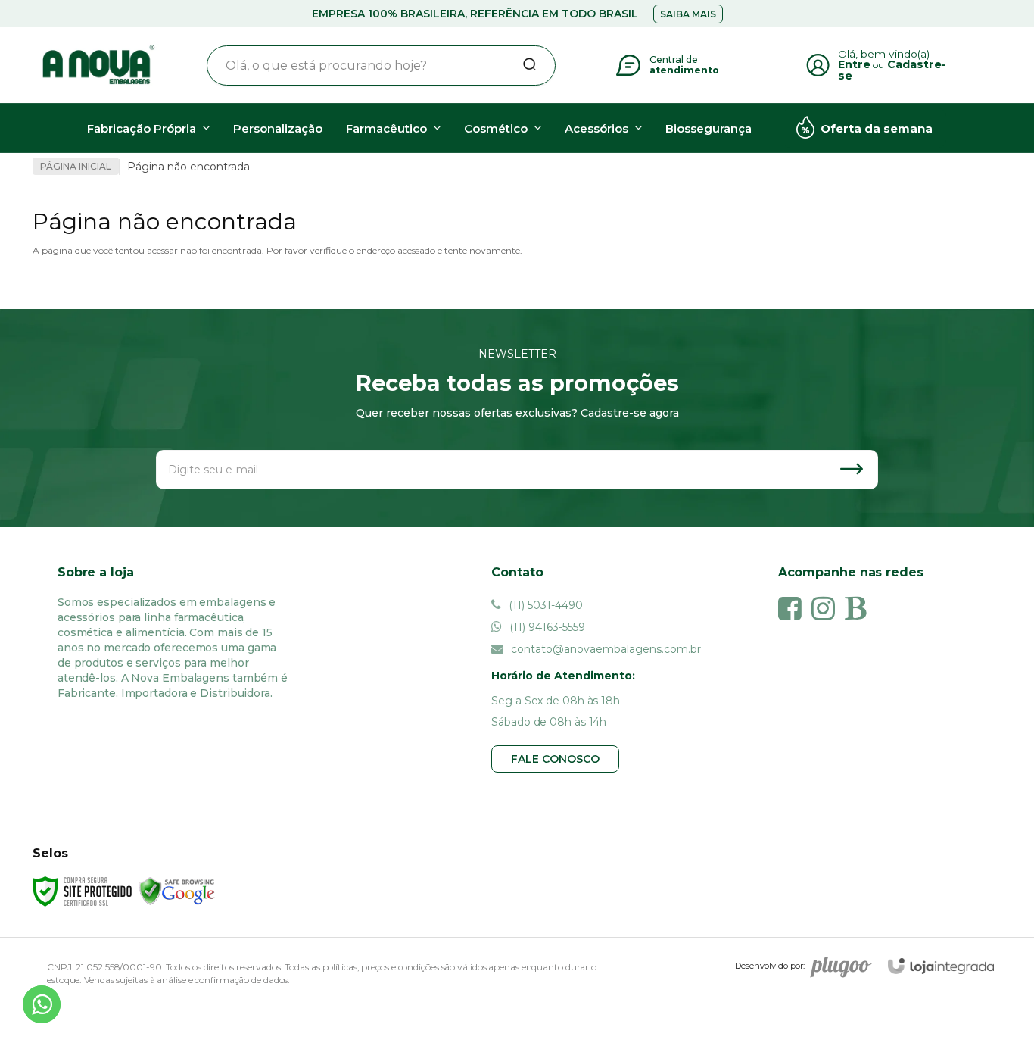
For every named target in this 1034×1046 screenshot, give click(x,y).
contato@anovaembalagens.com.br (604, 649)
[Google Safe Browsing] (177, 890)
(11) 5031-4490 (544, 605)
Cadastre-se (892, 70)
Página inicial (75, 166)
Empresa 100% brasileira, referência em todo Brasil (475, 13)
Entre (854, 64)
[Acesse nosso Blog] (859, 608)
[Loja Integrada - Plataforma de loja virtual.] (940, 966)
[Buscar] (524, 65)
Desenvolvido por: (770, 965)
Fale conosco (555, 759)
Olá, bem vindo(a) (884, 53)
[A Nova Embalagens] (98, 65)
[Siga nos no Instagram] (826, 608)
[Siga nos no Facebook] (793, 608)
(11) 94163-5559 (545, 627)
